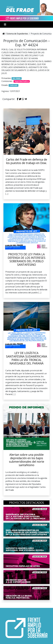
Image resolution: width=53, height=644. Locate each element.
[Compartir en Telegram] (26, 99)
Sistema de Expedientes (17, 33)
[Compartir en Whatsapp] (23, 99)
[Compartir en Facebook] (17, 99)
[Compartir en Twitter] (20, 99)
